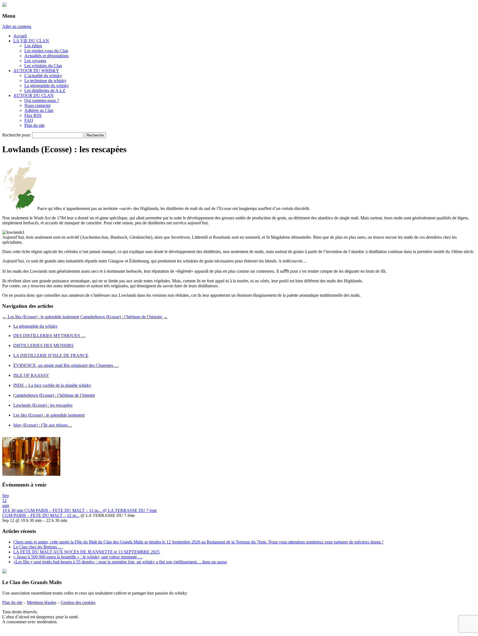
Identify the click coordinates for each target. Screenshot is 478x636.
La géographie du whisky (46, 85)
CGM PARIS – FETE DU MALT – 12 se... (40, 515)
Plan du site (34, 125)
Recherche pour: (16, 135)
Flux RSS (32, 115)
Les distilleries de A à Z (44, 90)
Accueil (20, 35)
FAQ (28, 120)
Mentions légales (41, 602)
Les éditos (33, 45)
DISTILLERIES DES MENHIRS (43, 345)
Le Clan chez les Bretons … (38, 547)
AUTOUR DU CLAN (33, 95)
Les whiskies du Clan (43, 65)
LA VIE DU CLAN (31, 40)
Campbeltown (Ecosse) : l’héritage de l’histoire (124, 316)
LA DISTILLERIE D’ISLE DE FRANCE (51, 355)
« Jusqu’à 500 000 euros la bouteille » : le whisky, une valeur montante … (77, 556)
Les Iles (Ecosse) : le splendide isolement (40, 316)
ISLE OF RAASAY (31, 375)
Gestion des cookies (78, 602)
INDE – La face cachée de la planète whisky (52, 385)
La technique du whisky (45, 80)
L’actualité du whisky (43, 75)
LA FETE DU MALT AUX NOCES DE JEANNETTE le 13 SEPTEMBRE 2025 (86, 552)
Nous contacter (37, 105)
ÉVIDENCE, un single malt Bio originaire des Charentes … (66, 365)
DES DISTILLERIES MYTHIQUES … (49, 335)
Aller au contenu (16, 26)
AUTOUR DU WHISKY (36, 70)
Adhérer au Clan (38, 110)
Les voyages (35, 60)
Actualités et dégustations (46, 55)
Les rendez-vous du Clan (46, 50)
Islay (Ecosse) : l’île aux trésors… (42, 425)
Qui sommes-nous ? (41, 100)
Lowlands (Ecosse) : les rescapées (42, 405)
